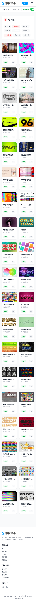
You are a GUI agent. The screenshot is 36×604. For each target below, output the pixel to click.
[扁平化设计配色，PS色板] (26, 397)
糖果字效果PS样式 (9, 354)
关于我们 (4, 569)
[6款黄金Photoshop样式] (26, 222)
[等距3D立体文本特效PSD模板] (26, 48)
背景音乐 (4, 557)
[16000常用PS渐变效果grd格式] (9, 297)
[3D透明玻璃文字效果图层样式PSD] (26, 97)
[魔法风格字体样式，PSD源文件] (26, 272)
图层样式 (7, 57)
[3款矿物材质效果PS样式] (26, 347)
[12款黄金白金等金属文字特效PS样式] (26, 447)
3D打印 (4, 554)
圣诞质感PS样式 (26, 379)
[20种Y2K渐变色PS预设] (26, 72)
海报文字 (26, 35)
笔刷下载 (16, 9)
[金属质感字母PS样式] (9, 372)
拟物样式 (25, 31)
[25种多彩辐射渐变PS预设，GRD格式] (9, 197)
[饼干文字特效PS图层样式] (9, 422)
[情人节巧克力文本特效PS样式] (26, 297)
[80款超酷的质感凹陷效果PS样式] (9, 397)
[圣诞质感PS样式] (26, 372)
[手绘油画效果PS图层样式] (26, 147)
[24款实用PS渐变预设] (9, 272)
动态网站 (4, 560)
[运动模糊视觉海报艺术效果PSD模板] (9, 48)
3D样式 (7, 31)
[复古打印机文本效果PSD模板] (9, 97)
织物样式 (16, 31)
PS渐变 (7, 26)
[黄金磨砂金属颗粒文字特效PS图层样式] (9, 322)
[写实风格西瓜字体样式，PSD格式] (9, 247)
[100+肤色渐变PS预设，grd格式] (9, 172)
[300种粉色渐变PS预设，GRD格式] (26, 172)
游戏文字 (17, 35)
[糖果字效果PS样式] (9, 347)
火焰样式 (25, 26)
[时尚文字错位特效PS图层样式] (9, 147)
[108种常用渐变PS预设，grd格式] (26, 471)
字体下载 (4, 548)
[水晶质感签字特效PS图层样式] (26, 322)
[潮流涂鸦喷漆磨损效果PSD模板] (9, 122)
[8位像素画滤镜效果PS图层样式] (9, 222)
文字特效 (8, 35)
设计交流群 (5, 577)
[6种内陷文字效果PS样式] (26, 422)
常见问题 (4, 572)
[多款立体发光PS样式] (9, 471)
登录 (25, 3)
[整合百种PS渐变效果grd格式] (9, 447)
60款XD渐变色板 (26, 254)
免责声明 (4, 575)
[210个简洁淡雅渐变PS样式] (9, 496)
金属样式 (16, 26)
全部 (7, 9)
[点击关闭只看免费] (32, 9)
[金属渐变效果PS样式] (26, 496)
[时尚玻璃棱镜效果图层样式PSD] (26, 122)
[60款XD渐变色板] (26, 247)
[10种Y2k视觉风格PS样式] (9, 72)
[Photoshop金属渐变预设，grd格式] (26, 197)
